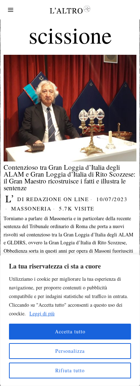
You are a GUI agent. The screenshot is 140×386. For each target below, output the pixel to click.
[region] (70, 320)
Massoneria (31, 208)
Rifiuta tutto (70, 370)
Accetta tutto (70, 331)
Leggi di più (42, 313)
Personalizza (70, 350)
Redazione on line (57, 199)
